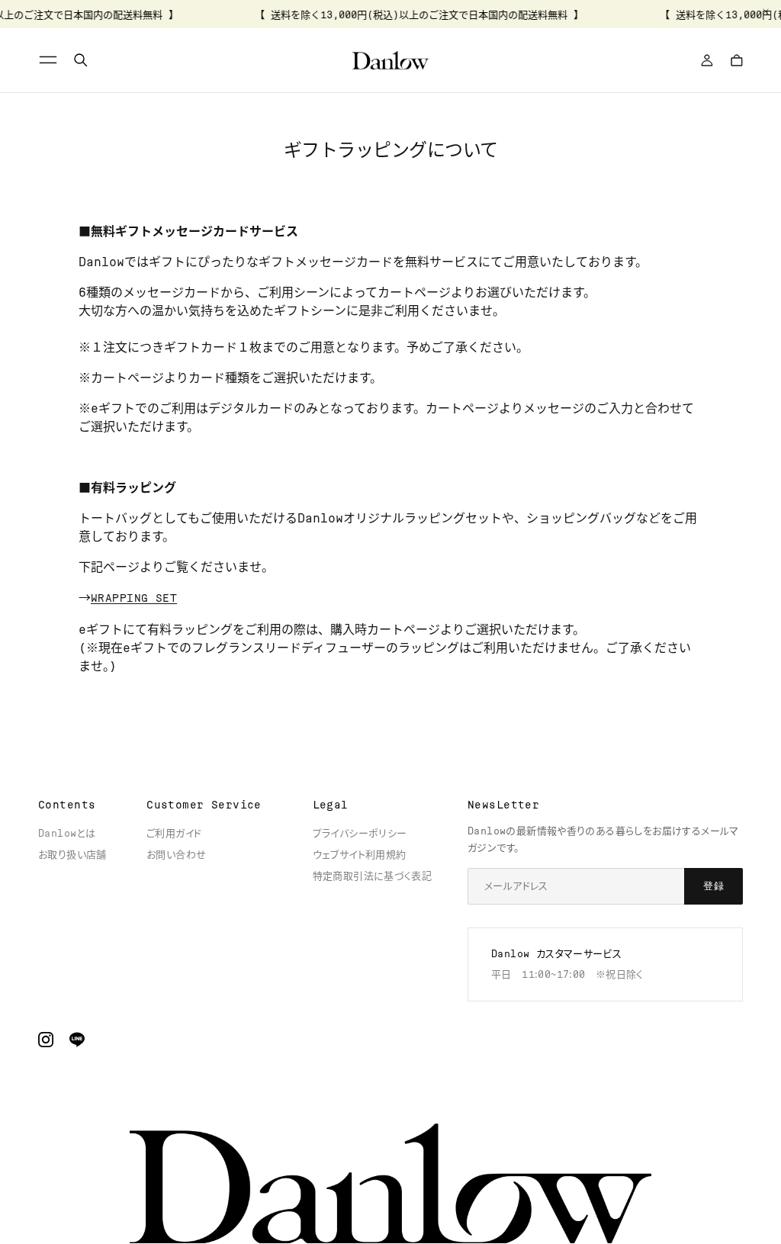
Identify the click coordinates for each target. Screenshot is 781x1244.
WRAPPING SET (134, 597)
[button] (50, 60)
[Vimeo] (77, 1039)
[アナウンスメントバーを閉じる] (765, 11)
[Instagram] (45, 1039)
